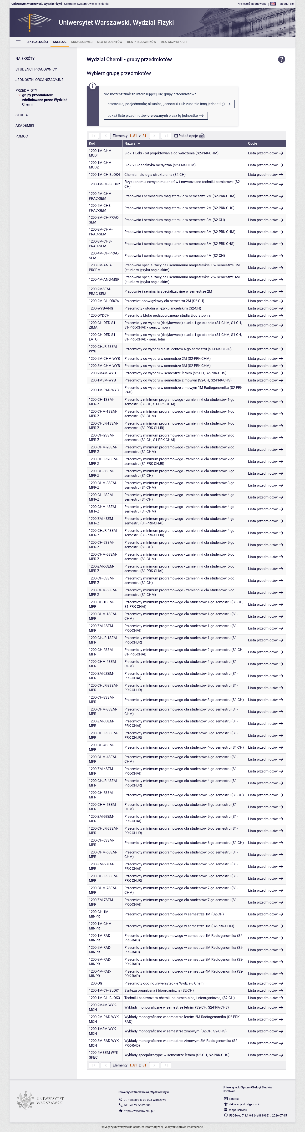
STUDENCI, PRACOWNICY (36, 69)
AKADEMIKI (24, 125)
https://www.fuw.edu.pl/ (139, 1111)
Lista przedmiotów (263, 153)
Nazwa (130, 143)
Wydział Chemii (105, 59)
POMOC (21, 136)
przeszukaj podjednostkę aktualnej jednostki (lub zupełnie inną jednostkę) (166, 104)
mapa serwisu (238, 1110)
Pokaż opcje (188, 136)
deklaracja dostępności (244, 1104)
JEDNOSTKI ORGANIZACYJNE (39, 80)
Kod (92, 143)
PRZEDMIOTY (26, 90)
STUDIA (21, 115)
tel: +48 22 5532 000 (137, 1105)
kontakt (234, 1099)
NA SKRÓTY (25, 58)
